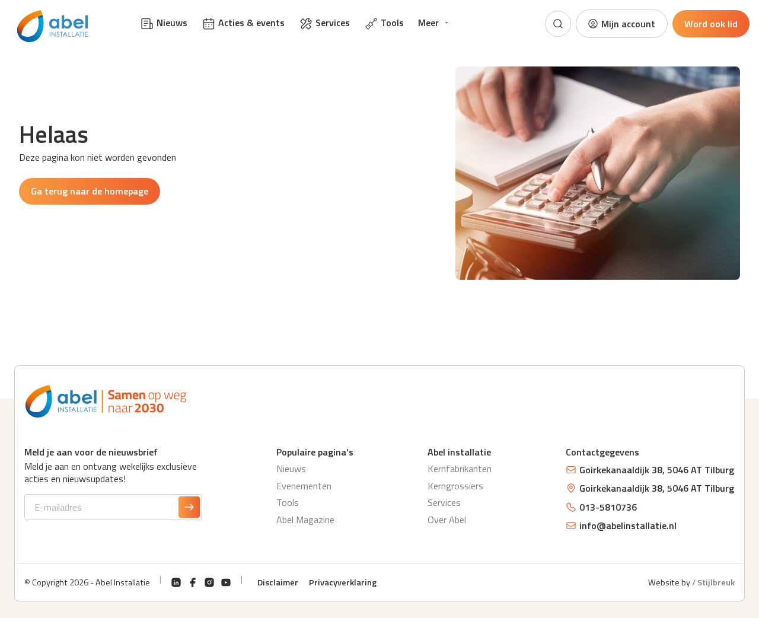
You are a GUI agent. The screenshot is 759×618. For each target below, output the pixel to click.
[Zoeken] (558, 24)
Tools (287, 502)
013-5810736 (608, 507)
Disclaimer (277, 582)
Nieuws (291, 468)
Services (444, 502)
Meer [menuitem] (428, 22)
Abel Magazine (305, 519)
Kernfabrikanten (460, 468)
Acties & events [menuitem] (251, 22)
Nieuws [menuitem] (172, 22)
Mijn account (628, 24)
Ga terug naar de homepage (89, 191)
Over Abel (447, 519)
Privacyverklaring (343, 582)
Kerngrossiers (455, 486)
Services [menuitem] (332, 22)
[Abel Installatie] (52, 26)
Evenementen (303, 486)
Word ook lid (711, 24)
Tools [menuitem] (392, 22)
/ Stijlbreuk (713, 582)
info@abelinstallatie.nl (628, 525)
